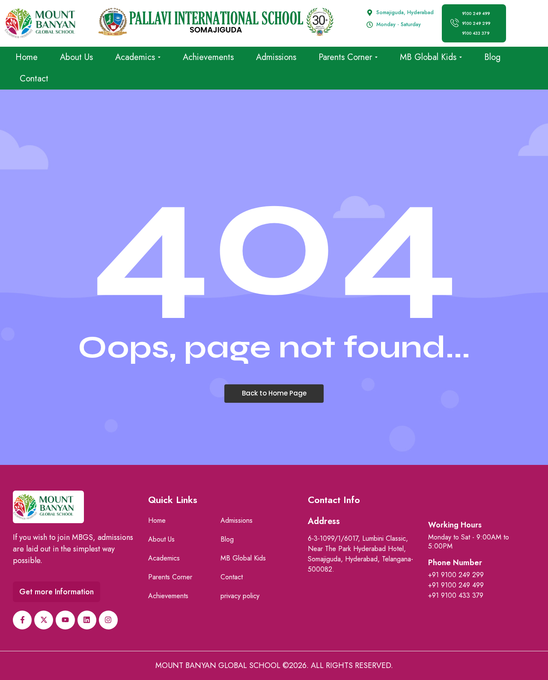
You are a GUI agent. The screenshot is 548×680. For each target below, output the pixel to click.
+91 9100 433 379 (455, 595)
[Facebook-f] (22, 620)
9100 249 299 (476, 23)
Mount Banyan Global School (217, 665)
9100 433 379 (475, 33)
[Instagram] (108, 620)
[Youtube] (65, 620)
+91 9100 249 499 (456, 585)
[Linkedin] (86, 620)
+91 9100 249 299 (456, 575)
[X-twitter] (43, 620)
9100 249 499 (476, 13)
